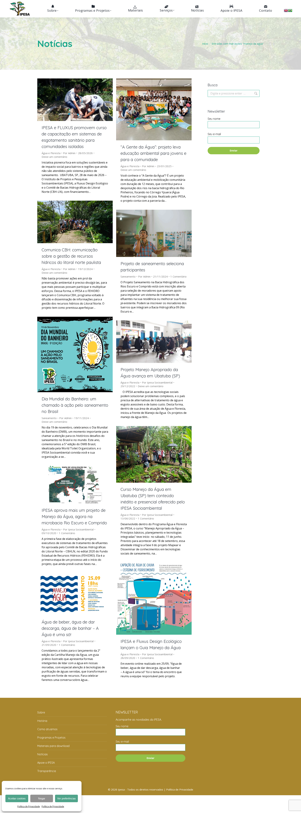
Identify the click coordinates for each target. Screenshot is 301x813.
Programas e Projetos (51, 737)
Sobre (41, 712)
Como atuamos (47, 729)
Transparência (46, 771)
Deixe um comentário (54, 156)
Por (69, 153)
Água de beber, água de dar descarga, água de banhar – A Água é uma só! (70, 628)
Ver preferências (66, 798)
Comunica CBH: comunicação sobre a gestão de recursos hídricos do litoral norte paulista (71, 256)
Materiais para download (53, 746)
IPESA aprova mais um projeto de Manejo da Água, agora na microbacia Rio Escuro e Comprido (74, 516)
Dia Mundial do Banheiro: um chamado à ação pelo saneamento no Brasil (75, 405)
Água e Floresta (51, 153)
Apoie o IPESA (46, 762)
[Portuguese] (290, 11)
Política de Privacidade (28, 806)
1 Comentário (178, 276)
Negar (41, 798)
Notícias (42, 754)
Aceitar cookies (17, 798)
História (42, 721)
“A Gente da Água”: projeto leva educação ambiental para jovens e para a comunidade (153, 153)
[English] (286, 11)
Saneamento (128, 276)
